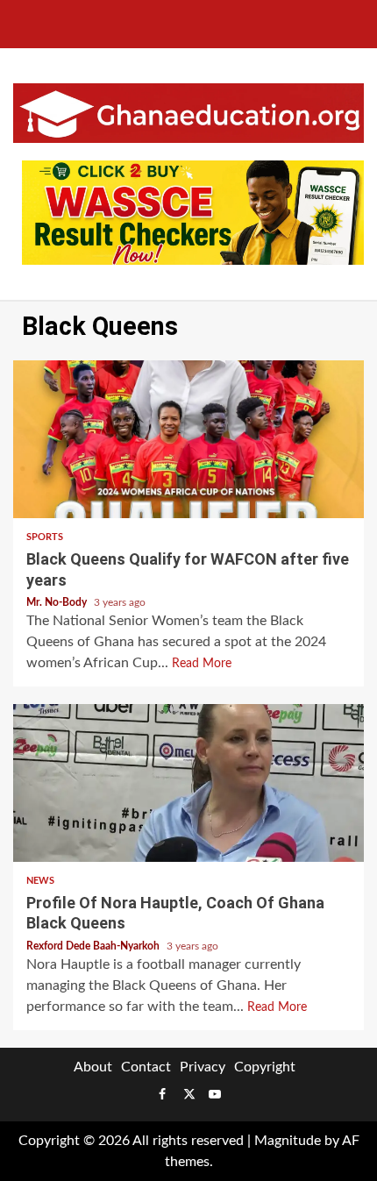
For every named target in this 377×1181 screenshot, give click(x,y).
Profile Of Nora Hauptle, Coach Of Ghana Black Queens (188, 783)
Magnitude (287, 1141)
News (40, 881)
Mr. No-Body (57, 602)
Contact (146, 1067)
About (93, 1067)
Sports (44, 537)
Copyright (264, 1067)
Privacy (202, 1067)
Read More (201, 664)
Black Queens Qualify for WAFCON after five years (188, 439)
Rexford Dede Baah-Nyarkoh (94, 946)
